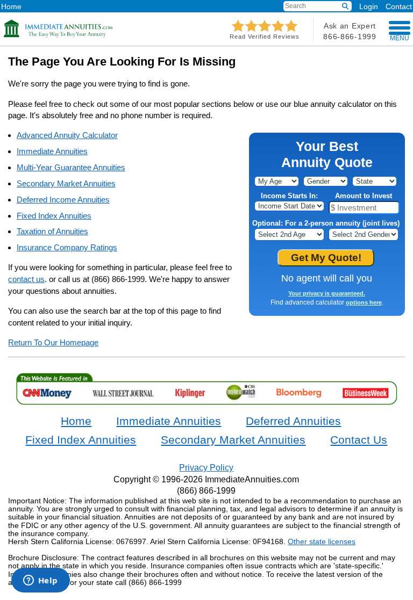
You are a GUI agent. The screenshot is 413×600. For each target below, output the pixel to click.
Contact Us (358, 439)
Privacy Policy (206, 467)
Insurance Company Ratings (67, 247)
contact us (26, 279)
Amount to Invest (363, 196)
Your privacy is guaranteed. (326, 293)
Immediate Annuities (52, 151)
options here (364, 302)
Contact (399, 6)
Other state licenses (321, 541)
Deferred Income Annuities (63, 199)
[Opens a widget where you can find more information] (40, 581)
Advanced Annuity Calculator (67, 135)
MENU (399, 38)
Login (368, 6)
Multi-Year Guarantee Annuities (71, 167)
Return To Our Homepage (53, 342)
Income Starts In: (289, 196)
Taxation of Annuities (52, 231)
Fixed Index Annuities (54, 215)
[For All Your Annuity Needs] (58, 28)
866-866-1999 (349, 36)
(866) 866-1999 (206, 490)
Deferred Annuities (293, 421)
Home (11, 6)
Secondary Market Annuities (66, 183)
